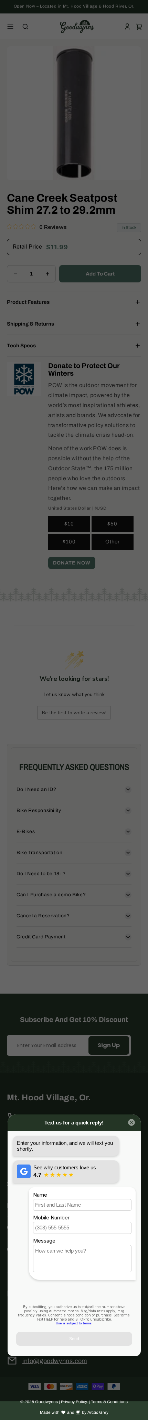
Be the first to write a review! (74, 712)
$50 (112, 524)
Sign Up (109, 1045)
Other (112, 541)
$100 (69, 541)
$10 (69, 524)
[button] (10, 26)
